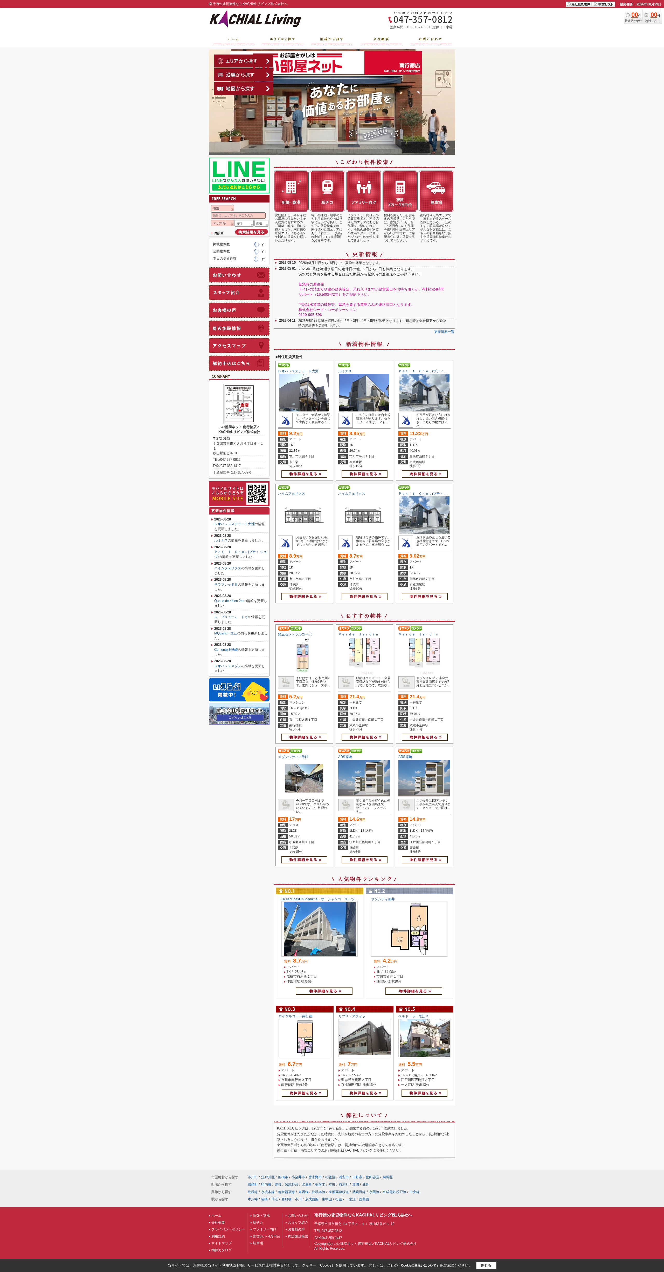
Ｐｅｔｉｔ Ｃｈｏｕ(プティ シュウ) (426, 371)
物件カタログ (221, 1250)
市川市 (253, 1177)
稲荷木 (320, 1184)
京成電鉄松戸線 (394, 1192)
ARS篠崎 (345, 757)
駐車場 (258, 1243)
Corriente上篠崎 (226, 650)
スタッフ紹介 (298, 1222)
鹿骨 (365, 1184)
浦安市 (344, 1177)
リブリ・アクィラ (351, 1016)
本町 (332, 1184)
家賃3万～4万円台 (266, 1236)
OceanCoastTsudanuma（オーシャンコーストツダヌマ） (324, 899)
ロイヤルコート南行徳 (295, 1016)
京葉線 (374, 1192)
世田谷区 (372, 1177)
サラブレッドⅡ (226, 584)
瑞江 (274, 1199)
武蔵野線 (359, 1192)
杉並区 (330, 1177)
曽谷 (278, 1184)
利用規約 (218, 1236)
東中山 (327, 1199)
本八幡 (253, 1199)
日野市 (357, 1177)
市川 (298, 1199)
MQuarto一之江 (225, 633)
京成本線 (268, 1192)
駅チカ (258, 1222)
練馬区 (388, 1177)
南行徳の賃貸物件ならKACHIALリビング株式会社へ (363, 1215)
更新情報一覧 (444, 332)
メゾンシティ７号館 (293, 757)
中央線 (415, 1192)
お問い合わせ (298, 1215)
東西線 (303, 1192)
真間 (355, 1184)
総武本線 (318, 1192)
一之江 (350, 1199)
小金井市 (298, 1177)
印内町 (266, 1184)
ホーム (216, 1215)
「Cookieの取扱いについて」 (418, 1265)
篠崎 (264, 1199)
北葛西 (307, 1184)
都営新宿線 (286, 1192)
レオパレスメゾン (227, 666)
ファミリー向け (264, 1229)
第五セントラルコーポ (295, 634)
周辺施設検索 (298, 1236)
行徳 (338, 1199)
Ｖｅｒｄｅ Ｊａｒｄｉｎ (358, 634)
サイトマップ (221, 1243)
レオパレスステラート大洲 (298, 371)
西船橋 (286, 1199)
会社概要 (218, 1222)
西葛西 (364, 1199)
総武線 (253, 1192)
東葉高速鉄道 (339, 1192)
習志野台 (291, 1184)
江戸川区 (268, 1177)
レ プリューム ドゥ (231, 617)
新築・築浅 (261, 1215)
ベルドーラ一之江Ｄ (413, 1016)
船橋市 (283, 1177)
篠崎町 (253, 1184)
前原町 (344, 1184)
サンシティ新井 (383, 899)
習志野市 (315, 1177)
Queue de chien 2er (229, 601)
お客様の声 (296, 1229)
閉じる (486, 1265)
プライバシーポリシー (228, 1229)
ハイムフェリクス (291, 494)
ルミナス (345, 371)
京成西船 (312, 1199)
